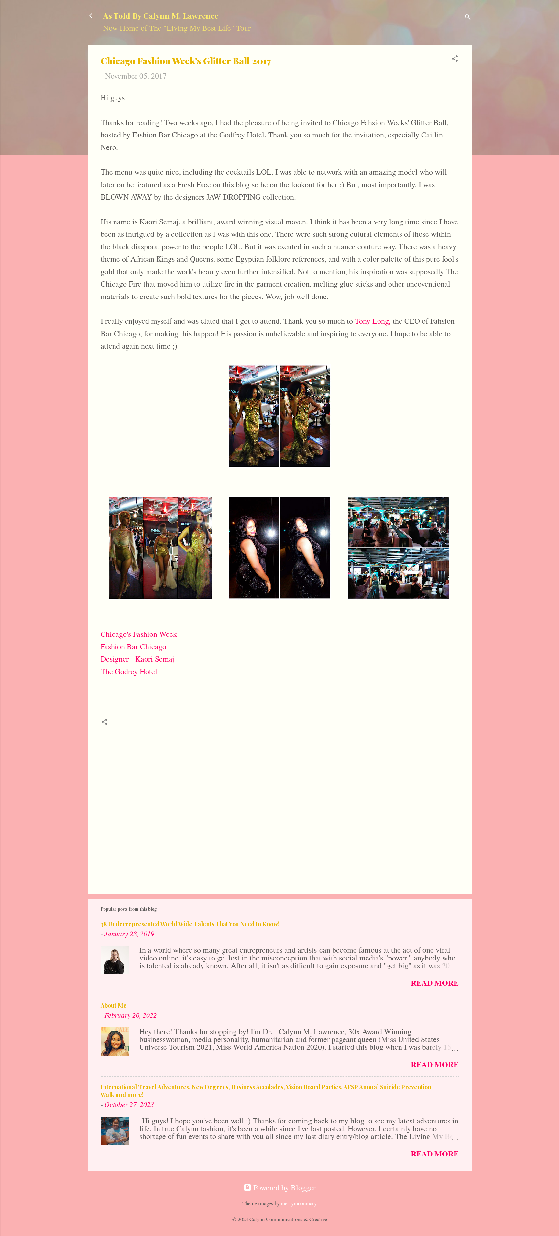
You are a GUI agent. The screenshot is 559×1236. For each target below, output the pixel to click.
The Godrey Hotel (129, 671)
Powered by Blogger (283, 1187)
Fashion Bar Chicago (133, 646)
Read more (435, 982)
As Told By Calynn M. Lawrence (160, 15)
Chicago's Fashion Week (139, 634)
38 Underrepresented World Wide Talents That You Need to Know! (190, 924)
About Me (113, 1005)
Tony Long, (373, 321)
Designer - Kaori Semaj (137, 659)
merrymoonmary (299, 1203)
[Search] (468, 17)
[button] (455, 59)
